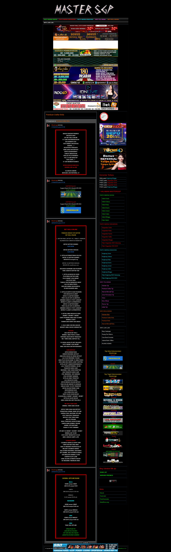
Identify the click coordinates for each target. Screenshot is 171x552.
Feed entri (103, 496)
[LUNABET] (85, 48)
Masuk (102, 493)
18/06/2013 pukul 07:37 (58, 223)
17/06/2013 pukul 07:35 (58, 127)
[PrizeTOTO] (85, 83)
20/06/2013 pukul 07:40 (58, 471)
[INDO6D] (85, 101)
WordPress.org (104, 502)
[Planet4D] (85, 40)
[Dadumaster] (85, 32)
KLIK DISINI (71, 246)
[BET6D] (85, 109)
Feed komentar (104, 499)
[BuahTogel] (85, 66)
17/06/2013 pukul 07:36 (58, 182)
